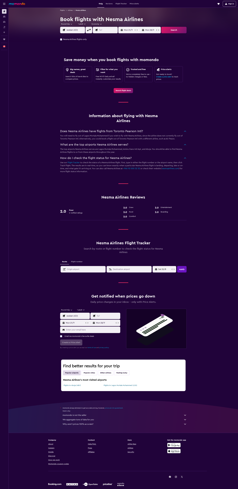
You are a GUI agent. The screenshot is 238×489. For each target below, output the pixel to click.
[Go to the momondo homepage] (17, 3)
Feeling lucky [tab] (121, 373)
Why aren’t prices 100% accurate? (78, 424)
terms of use (92, 347)
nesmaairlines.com (170, 168)
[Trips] (4, 39)
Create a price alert (163, 77)
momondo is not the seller (74, 415)
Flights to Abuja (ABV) (72, 385)
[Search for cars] (4, 21)
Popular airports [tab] (71, 373)
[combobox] (67, 24)
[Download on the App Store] (174, 451)
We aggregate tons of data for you (78, 420)
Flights (62, 10)
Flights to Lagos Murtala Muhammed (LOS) (120, 385)
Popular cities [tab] (89, 373)
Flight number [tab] (76, 262)
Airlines (70, 10)
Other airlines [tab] (105, 373)
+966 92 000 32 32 (131, 168)
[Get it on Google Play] (174, 445)
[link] (123, 90)
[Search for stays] (4, 16)
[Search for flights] (4, 11)
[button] (4, 4)
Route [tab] (64, 262)
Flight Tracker (74, 163)
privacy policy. (104, 347)
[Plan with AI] (4, 32)
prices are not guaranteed (114, 408)
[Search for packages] (4, 27)
